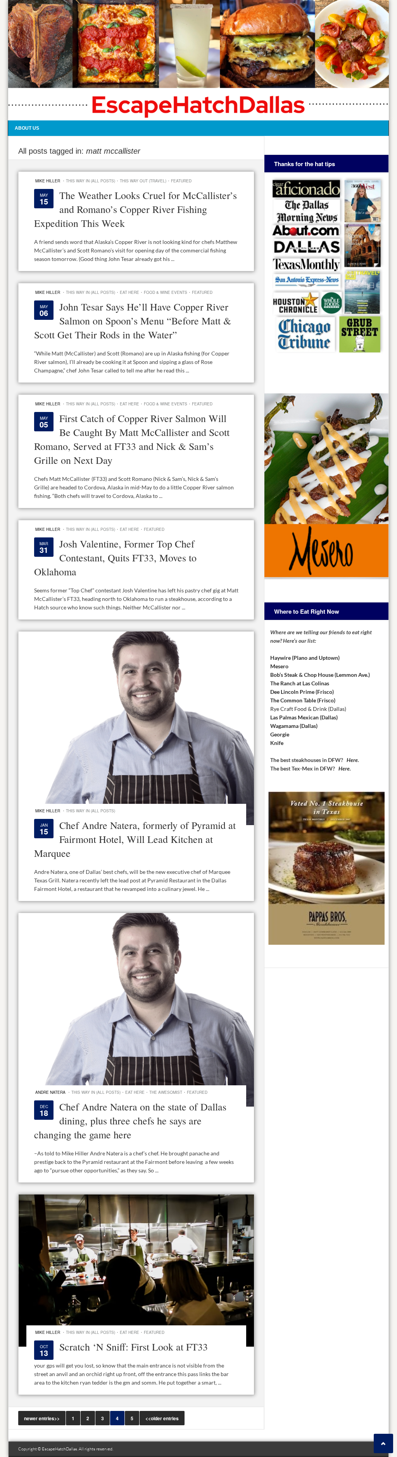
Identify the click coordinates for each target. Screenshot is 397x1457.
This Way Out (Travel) (143, 181)
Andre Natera (50, 1092)
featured (181, 181)
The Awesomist (165, 1092)
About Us (27, 128)
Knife (276, 743)
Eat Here (129, 292)
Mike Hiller (47, 181)
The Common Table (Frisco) (302, 700)
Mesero (279, 666)
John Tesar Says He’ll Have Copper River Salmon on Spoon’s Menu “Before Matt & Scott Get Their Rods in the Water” (132, 320)
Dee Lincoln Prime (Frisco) (302, 691)
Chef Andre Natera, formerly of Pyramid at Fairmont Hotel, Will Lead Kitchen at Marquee (135, 839)
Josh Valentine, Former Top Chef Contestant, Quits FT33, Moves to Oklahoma (115, 557)
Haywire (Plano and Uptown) (305, 657)
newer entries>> (42, 1418)
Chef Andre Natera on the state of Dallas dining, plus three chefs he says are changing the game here (130, 1120)
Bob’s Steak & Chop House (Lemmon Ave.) (320, 674)
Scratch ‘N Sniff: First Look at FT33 (133, 1346)
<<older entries (162, 1418)
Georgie (279, 734)
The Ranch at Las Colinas (299, 683)
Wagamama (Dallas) (294, 725)
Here (352, 760)
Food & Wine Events (165, 292)
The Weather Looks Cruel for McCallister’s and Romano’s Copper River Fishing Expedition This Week (135, 209)
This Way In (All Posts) (90, 181)
